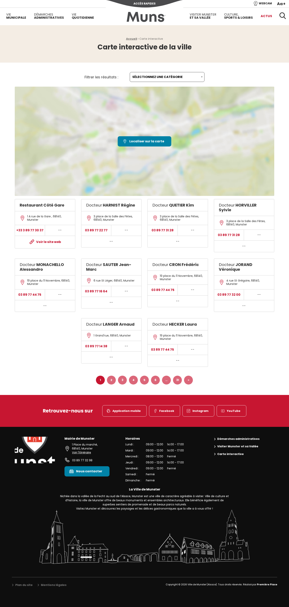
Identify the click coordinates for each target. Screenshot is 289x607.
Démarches (49, 16)
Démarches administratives (238, 438)
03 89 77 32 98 (82, 460)
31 (177, 380)
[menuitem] (16, 16)
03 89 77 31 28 (163, 230)
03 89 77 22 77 (96, 230)
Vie (16, 16)
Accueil (131, 39)
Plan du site (24, 585)
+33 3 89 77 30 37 (29, 230)
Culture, (238, 16)
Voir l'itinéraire (81, 452)
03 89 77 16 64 (96, 291)
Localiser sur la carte (146, 141)
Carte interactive (230, 454)
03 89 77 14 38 (96, 346)
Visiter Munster (203, 16)
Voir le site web (48, 242)
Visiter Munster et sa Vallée (237, 446)
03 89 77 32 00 (228, 294)
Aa (281, 3)
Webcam (265, 3)
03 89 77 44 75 (29, 294)
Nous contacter (89, 471)
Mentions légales (53, 585)
